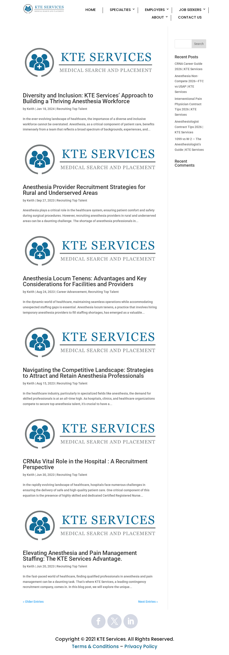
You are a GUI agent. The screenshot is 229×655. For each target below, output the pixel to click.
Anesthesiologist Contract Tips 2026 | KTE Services (189, 127)
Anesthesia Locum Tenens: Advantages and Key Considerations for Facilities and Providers (84, 281)
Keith (30, 109)
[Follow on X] (114, 621)
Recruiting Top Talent (72, 109)
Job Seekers (190, 9)
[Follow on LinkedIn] (130, 621)
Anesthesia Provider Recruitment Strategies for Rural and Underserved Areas (84, 190)
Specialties (120, 9)
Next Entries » (148, 601)
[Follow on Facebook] (98, 621)
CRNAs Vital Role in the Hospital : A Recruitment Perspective (85, 464)
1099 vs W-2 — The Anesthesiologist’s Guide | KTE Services (189, 144)
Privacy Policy (140, 646)
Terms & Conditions (95, 646)
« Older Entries (33, 601)
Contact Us (190, 17)
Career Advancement (72, 292)
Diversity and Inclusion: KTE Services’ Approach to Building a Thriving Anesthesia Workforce (88, 98)
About (158, 17)
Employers (155, 9)
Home (90, 9)
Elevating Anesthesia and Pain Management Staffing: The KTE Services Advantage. (80, 556)
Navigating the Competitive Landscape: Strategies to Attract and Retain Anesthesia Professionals (88, 373)
